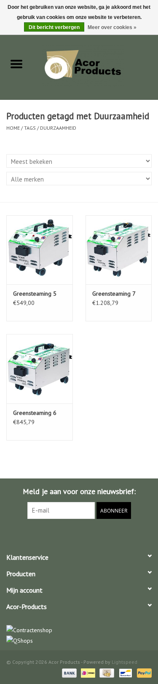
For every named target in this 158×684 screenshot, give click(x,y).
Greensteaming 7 (114, 293)
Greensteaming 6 (34, 413)
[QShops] (79, 641)
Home (13, 128)
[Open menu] (16, 63)
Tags (30, 128)
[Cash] (105, 672)
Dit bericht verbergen (54, 27)
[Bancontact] (124, 672)
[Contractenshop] (79, 630)
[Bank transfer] (68, 672)
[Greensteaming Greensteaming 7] (119, 250)
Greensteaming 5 (34, 293)
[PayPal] (143, 672)
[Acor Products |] (95, 64)
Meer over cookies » (112, 27)
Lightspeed (124, 662)
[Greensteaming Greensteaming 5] (39, 250)
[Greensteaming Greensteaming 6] (39, 368)
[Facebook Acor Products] (79, 536)
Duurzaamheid (58, 128)
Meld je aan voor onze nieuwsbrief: (79, 491)
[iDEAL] (87, 672)
